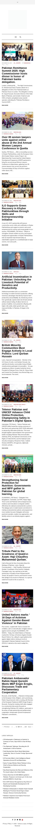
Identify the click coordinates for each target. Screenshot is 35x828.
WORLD (23, 404)
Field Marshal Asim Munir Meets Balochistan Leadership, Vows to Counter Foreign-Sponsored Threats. (17, 753)
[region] (17, 811)
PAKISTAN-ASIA (17, 132)
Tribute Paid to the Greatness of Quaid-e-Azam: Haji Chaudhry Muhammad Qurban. (15, 555)
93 (16, 727)
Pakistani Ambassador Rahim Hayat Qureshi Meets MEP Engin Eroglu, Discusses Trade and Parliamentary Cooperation (17, 685)
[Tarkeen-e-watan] (17, 19)
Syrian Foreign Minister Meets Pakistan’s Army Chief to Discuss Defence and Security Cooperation (17, 765)
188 (25, 727)
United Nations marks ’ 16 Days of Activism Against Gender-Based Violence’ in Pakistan (16, 619)
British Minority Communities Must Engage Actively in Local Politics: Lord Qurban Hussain (17, 351)
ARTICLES (16, 271)
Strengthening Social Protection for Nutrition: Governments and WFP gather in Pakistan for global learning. (16, 487)
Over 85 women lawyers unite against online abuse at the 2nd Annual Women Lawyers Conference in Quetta (17, 143)
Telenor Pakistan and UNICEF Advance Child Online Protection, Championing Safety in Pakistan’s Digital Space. (17, 415)
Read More (5, 105)
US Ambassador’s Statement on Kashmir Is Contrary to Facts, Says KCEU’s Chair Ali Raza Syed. (17, 741)
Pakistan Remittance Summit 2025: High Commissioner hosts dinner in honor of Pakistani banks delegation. (14, 75)
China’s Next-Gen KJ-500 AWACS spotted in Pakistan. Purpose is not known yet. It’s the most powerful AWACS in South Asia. (17, 777)
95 (21, 727)
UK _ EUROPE (17, 63)
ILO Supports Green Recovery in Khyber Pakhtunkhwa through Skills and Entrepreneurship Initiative (15, 212)
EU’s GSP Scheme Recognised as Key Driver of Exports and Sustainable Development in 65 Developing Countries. (17, 784)
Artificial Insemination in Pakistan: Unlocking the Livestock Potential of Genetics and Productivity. (17, 282)
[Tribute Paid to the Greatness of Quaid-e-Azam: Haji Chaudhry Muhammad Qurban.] (17, 535)
